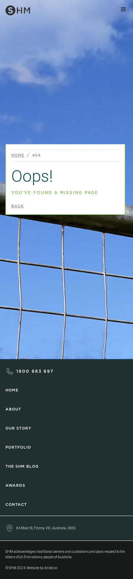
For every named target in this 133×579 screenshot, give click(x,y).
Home (17, 155)
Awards (15, 485)
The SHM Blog (22, 466)
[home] (15, 9)
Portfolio (18, 447)
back (17, 206)
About (13, 409)
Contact (16, 504)
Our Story (18, 428)
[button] (123, 9)
